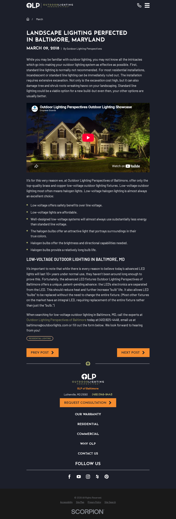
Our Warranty (88, 414)
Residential (88, 424)
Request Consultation (85, 403)
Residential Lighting (40, 338)
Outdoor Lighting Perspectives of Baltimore (56, 320)
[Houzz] (97, 477)
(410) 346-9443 (102, 394)
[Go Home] (27, 19)
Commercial (88, 434)
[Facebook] (69, 477)
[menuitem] (66, 502)
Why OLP (88, 444)
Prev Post (40, 352)
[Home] (49, 5)
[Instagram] (88, 477)
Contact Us (88, 453)
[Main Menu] (147, 5)
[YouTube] (79, 477)
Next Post (130, 352)
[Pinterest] (106, 477)
